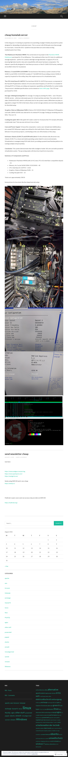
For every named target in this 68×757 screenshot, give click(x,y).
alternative (53, 689)
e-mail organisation (44, 696)
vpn (60, 741)
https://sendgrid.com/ (11, 476)
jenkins (51, 709)
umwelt (7, 647)
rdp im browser (53, 720)
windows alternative (50, 744)
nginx (6, 622)
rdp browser (46, 720)
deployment (48, 693)
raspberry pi (39, 720)
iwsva (6, 608)
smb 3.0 (56, 728)
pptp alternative (52, 717)
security (38, 728)
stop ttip (45, 730)
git (52, 705)
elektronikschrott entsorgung (49, 699)
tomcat (48, 734)
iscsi (42, 709)
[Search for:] (34, 523)
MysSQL (7, 617)
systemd (43, 734)
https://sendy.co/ (10, 483)
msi (51, 712)
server (42, 728)
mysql (54, 712)
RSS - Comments (10, 695)
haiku (61, 705)
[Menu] (5, 16)
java (48, 709)
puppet (7, 637)
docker (54, 693)
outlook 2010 (46, 715)
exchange (8, 598)
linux (6, 612)
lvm (43, 712)
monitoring (47, 712)
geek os (59, 702)
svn (56, 730)
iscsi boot (45, 709)
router (55, 722)
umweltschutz (56, 738)
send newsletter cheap (16, 454)
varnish (7, 656)
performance (53, 715)
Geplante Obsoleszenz (42, 705)
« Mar (6, 566)
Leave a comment (23, 38)
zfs (56, 744)
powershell (8, 632)
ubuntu (7, 642)
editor (50, 696)
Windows (8, 666)
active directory (40, 690)
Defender (8, 593)
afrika (46, 690)
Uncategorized (9, 652)
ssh (59, 728)
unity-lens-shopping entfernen (43, 741)
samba (59, 722)
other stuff (8, 627)
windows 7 (40, 744)
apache (7, 578)
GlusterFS (8, 603)
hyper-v (38, 709)
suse (54, 730)
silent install (47, 728)
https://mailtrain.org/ (11, 502)
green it (56, 705)
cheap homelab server (16, 35)
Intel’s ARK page (44, 88)
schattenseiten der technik (48, 725)
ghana (49, 705)
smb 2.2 (52, 728)
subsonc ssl (50, 730)
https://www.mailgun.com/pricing (15, 471)
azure (43, 693)
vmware (7, 661)
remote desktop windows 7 (48, 722)
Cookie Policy (34, 754)
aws (6, 583)
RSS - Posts (8, 690)
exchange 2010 (51, 702)
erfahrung (38, 702)
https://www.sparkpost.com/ (13, 474)
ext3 (56, 702)
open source (40, 715)
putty (58, 717)
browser (7, 588)
